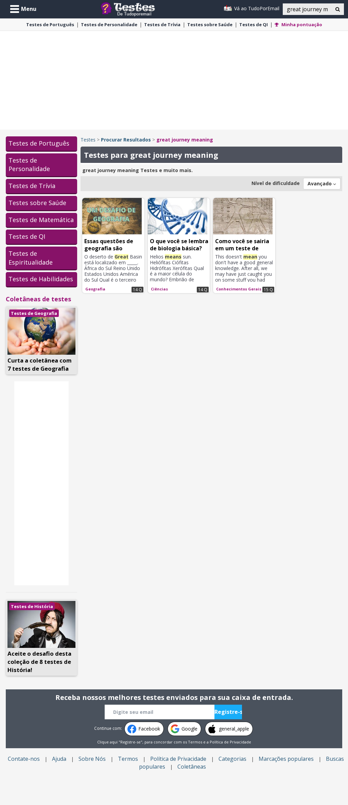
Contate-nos (24, 758)
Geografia (95, 288)
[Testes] (133, 8)
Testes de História (32, 606)
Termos (195, 741)
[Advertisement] (174, 80)
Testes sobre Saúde (37, 203)
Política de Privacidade (230, 741)
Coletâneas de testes (38, 299)
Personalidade (109, 24)
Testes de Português (38, 143)
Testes (88, 139)
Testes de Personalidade (29, 164)
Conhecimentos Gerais (238, 288)
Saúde (209, 24)
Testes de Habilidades (40, 279)
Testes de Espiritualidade (30, 257)
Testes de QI (26, 236)
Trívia (162, 24)
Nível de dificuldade (275, 183)
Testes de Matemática (41, 220)
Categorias (232, 758)
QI (253, 24)
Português (50, 24)
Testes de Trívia (31, 186)
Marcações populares (286, 758)
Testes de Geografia (34, 313)
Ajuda (59, 758)
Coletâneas (191, 766)
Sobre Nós (92, 758)
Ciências (159, 288)
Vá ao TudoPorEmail (256, 8)
